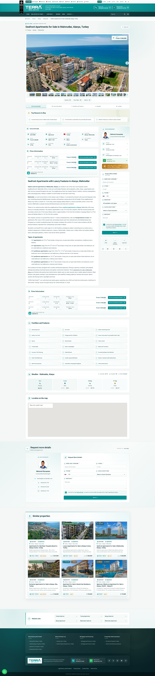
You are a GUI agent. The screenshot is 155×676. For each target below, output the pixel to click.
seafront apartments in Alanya (72, 207)
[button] (29, 89)
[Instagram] (125, 660)
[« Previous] (28, 63)
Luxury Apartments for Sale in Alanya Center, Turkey (77, 547)
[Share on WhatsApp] (126, 249)
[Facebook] (109, 660)
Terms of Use (118, 224)
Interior (87, 100)
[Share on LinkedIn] (120, 249)
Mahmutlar (41, 30)
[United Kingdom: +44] (104, 196)
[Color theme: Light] (125, 2)
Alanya (34, 30)
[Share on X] (113, 249)
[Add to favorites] (128, 2)
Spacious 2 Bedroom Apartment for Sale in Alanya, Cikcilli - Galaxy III (110, 585)
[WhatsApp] (4, 671)
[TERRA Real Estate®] (35, 660)
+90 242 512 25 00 (44, 486)
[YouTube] (121, 660)
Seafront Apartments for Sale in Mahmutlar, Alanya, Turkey (110, 547)
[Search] (124, 14)
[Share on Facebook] (107, 249)
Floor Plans (77, 100)
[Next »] (127, 63)
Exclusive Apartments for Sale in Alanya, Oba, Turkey (43, 585)
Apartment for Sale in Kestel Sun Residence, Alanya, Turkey (77, 585)
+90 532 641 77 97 (44, 482)
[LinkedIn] (117, 660)
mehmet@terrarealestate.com (44, 478)
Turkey (29, 30)
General (67, 100)
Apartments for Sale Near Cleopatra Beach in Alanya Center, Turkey (43, 547)
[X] (113, 660)
